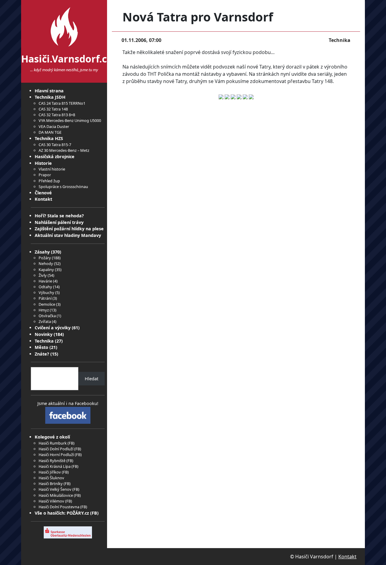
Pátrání (45, 298)
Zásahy (42, 252)
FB (71, 443)
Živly (43, 275)
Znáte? (42, 354)
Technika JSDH (50, 97)
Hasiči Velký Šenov (55, 489)
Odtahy (45, 286)
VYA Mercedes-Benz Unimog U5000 (70, 120)
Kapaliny (46, 269)
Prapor (45, 174)
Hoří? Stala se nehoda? (59, 216)
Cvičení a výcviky (53, 327)
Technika (44, 341)
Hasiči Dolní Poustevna (59, 506)
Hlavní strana (49, 91)
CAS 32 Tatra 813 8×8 (57, 114)
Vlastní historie (52, 169)
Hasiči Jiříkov (50, 472)
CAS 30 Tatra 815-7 (55, 144)
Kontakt (43, 199)
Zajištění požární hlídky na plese (69, 228)
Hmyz (44, 310)
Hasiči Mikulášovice (56, 495)
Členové (43, 193)
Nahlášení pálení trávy (59, 222)
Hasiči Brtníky (51, 483)
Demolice (47, 304)
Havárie (45, 281)
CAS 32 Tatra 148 (53, 109)
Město (41, 347)
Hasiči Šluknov (51, 477)
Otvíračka (47, 315)
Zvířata (45, 321)
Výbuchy (46, 292)
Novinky (43, 334)
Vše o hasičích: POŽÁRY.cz (62, 513)
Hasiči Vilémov (51, 501)
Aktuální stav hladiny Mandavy (68, 235)
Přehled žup (49, 181)
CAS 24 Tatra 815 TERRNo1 (62, 103)
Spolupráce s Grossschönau (63, 186)
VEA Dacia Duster (54, 126)
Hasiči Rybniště (52, 460)
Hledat (91, 378)
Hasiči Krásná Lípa (55, 466)
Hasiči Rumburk (53, 443)
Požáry (45, 257)
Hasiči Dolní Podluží (56, 449)
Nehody (46, 263)
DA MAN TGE (50, 132)
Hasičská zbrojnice (54, 156)
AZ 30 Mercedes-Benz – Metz (64, 150)
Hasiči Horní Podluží (56, 454)
